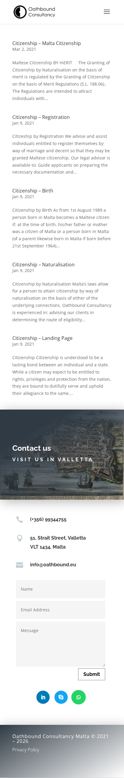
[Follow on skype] (61, 697)
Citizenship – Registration (41, 117)
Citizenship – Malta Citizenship (46, 43)
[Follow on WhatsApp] (78, 697)
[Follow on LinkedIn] (43, 697)
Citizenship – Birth (32, 190)
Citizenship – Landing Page (42, 338)
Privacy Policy (25, 749)
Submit (91, 674)
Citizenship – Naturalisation (43, 264)
